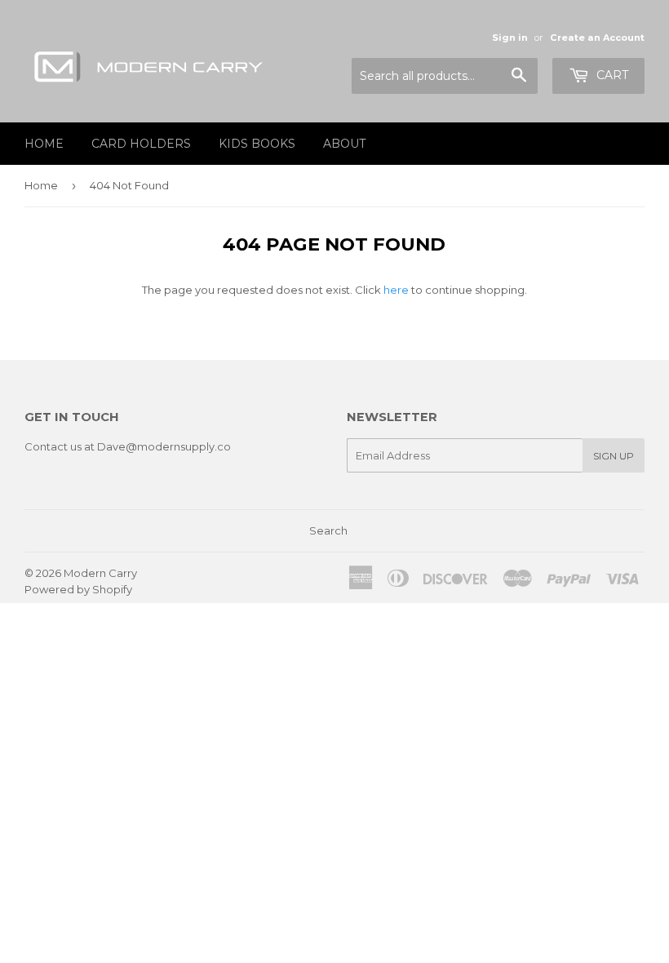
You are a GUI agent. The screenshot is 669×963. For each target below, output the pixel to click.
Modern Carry (100, 572)
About (344, 143)
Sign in (510, 37)
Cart (610, 75)
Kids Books (257, 143)
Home (44, 143)
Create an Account (597, 37)
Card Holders (141, 143)
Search (328, 530)
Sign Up (613, 456)
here (396, 289)
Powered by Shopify (78, 589)
